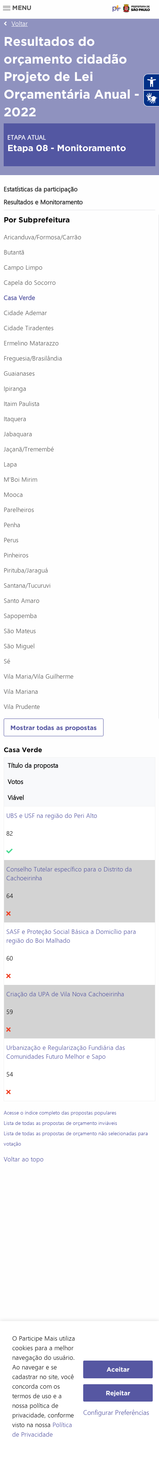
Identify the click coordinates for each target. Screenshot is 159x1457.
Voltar (19, 23)
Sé (7, 661)
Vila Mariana (21, 691)
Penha (12, 525)
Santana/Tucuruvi (27, 585)
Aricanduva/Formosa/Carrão (42, 237)
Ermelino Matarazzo (31, 343)
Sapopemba (20, 616)
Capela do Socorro (30, 282)
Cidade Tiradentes (29, 328)
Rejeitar (118, 1392)
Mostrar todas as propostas (53, 727)
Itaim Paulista (22, 403)
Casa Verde (19, 297)
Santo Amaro (22, 600)
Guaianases (19, 373)
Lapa (10, 464)
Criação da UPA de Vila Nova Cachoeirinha (65, 994)
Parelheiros (19, 509)
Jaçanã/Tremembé (29, 449)
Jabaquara (18, 434)
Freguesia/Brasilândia (33, 358)
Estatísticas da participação (41, 189)
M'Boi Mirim (20, 479)
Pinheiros (16, 555)
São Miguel (19, 646)
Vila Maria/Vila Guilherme (39, 676)
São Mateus (20, 631)
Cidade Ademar (25, 313)
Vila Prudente (22, 706)
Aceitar (117, 1369)
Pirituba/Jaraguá (26, 570)
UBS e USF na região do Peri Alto (51, 815)
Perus (11, 540)
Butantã (14, 252)
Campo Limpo (23, 267)
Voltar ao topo (24, 1159)
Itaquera (15, 419)
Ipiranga (15, 388)
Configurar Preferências (116, 1412)
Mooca (13, 494)
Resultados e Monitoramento (43, 202)
